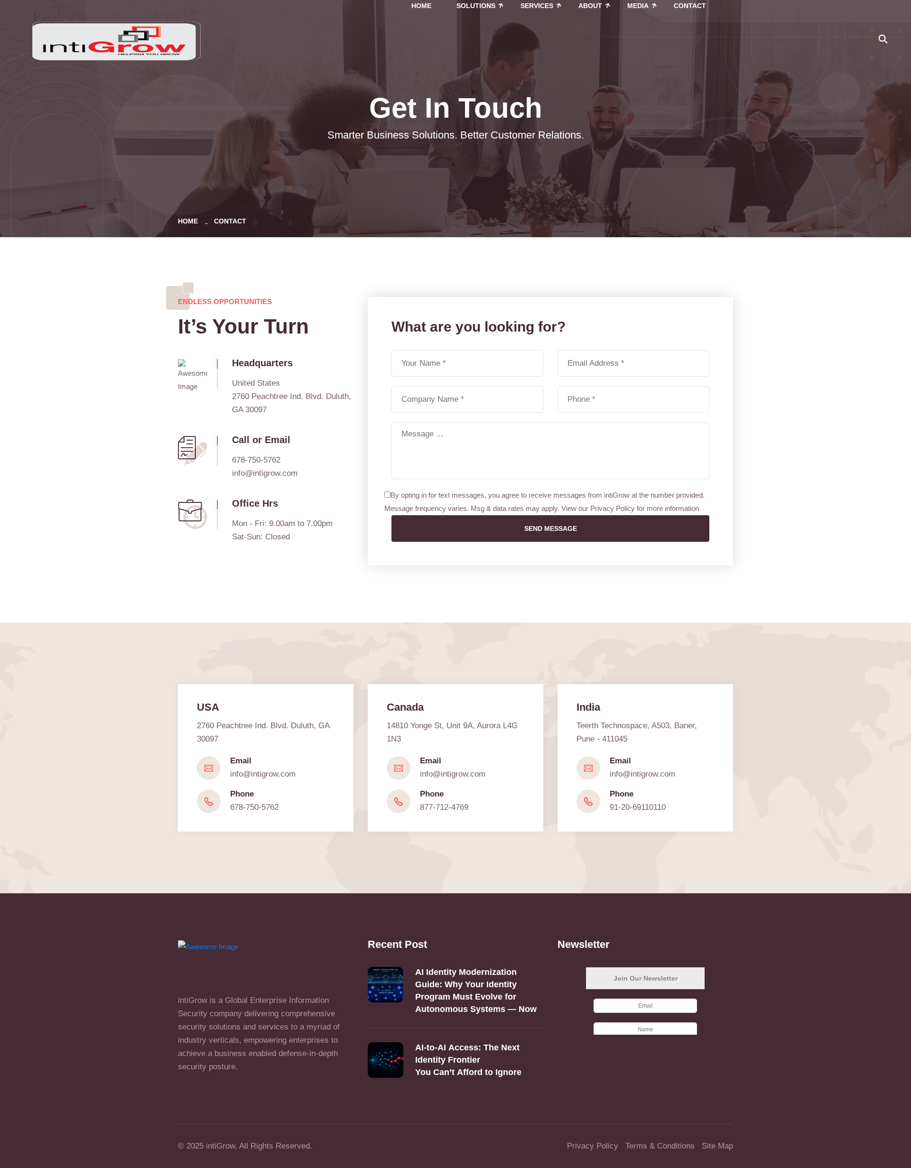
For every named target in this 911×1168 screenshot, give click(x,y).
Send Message (550, 528)
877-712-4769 (444, 807)
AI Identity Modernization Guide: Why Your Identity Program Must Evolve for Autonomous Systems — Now (476, 990)
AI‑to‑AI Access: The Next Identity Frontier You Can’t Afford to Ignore (469, 1060)
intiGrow (220, 1145)
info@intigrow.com (264, 473)
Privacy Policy (592, 1145)
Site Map (717, 1145)
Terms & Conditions (660, 1145)
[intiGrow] (116, 40)
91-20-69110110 (638, 807)
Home (190, 221)
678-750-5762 (254, 807)
